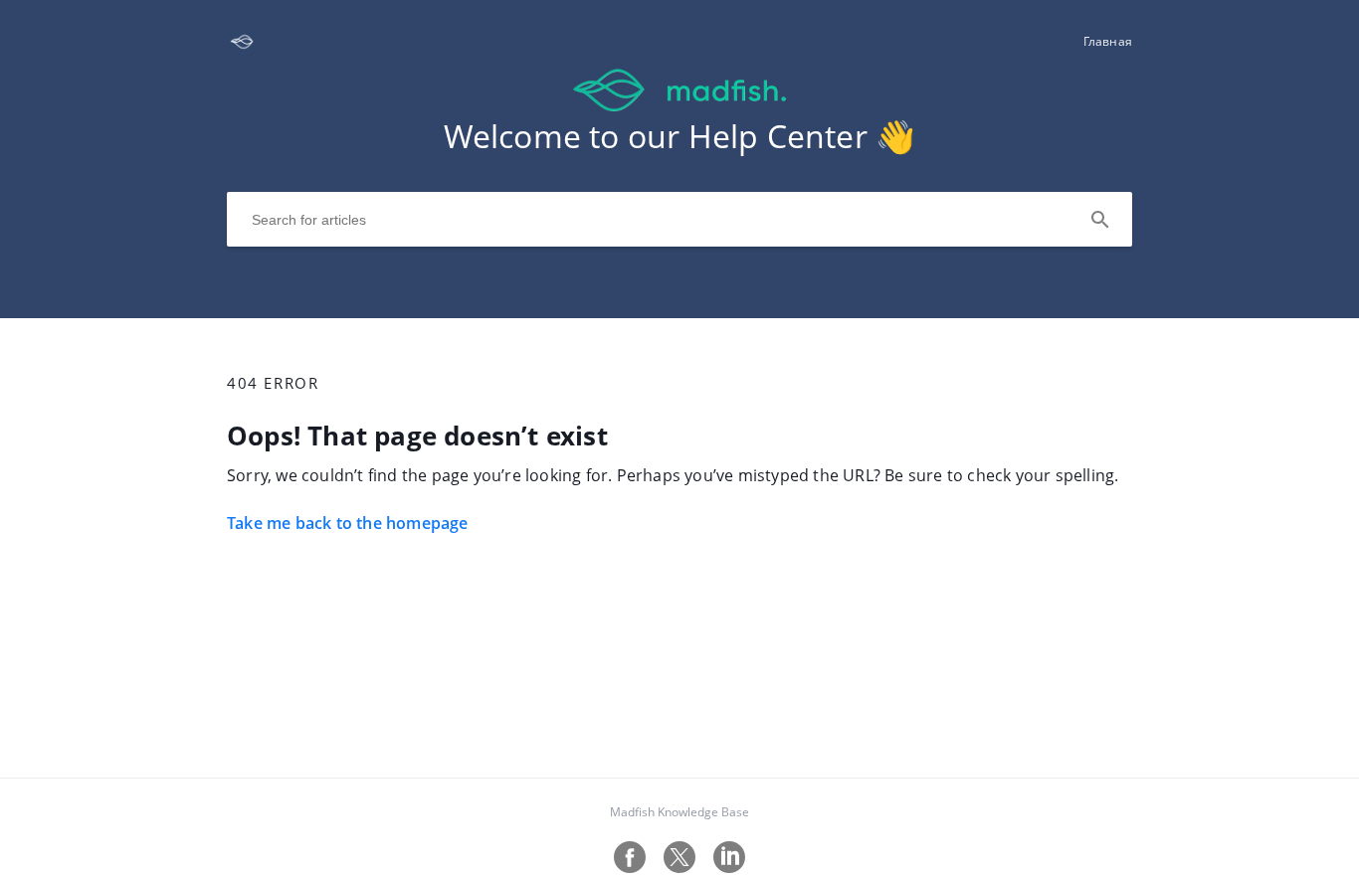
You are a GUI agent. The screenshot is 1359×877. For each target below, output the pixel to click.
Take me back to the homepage (348, 523)
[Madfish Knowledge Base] (242, 51)
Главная (1107, 41)
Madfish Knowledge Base (679, 811)
